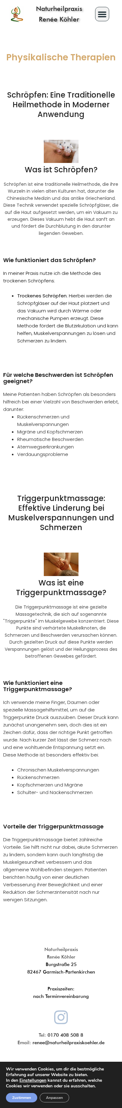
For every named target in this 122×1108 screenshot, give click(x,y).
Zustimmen (21, 1097)
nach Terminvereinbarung (61, 996)
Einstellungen (32, 1080)
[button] (102, 14)
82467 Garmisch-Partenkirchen (61, 972)
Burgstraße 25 (61, 964)
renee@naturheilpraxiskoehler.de (68, 1042)
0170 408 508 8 (65, 1035)
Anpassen (54, 1097)
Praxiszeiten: (61, 989)
